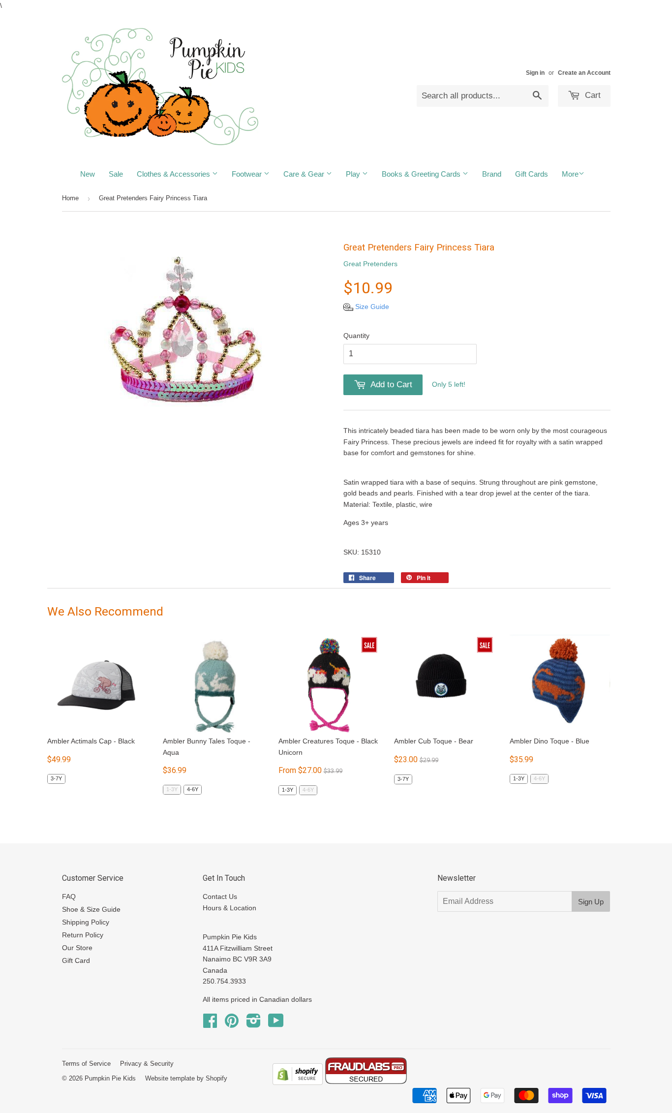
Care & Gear (304, 174)
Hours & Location (229, 908)
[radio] (56, 779)
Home (70, 198)
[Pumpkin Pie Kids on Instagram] (253, 1024)
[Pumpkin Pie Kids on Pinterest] (231, 1024)
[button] (366, 306)
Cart (591, 95)
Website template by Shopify (186, 1078)
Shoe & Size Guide (91, 909)
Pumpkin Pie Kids (110, 1078)
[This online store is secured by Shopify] (298, 1082)
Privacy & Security (147, 1063)
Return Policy (82, 935)
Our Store (77, 948)
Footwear (248, 174)
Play (354, 174)
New (87, 174)
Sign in (535, 72)
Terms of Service (86, 1063)
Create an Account (584, 72)
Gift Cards (531, 174)
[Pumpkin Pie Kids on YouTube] (276, 1024)
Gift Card (76, 960)
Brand (491, 174)
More (570, 174)
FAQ (69, 896)
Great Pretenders (370, 264)
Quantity (356, 336)
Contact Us (220, 896)
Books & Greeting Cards (422, 174)
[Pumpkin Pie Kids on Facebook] (210, 1024)
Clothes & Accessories (174, 174)
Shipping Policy (85, 922)
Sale (116, 174)
